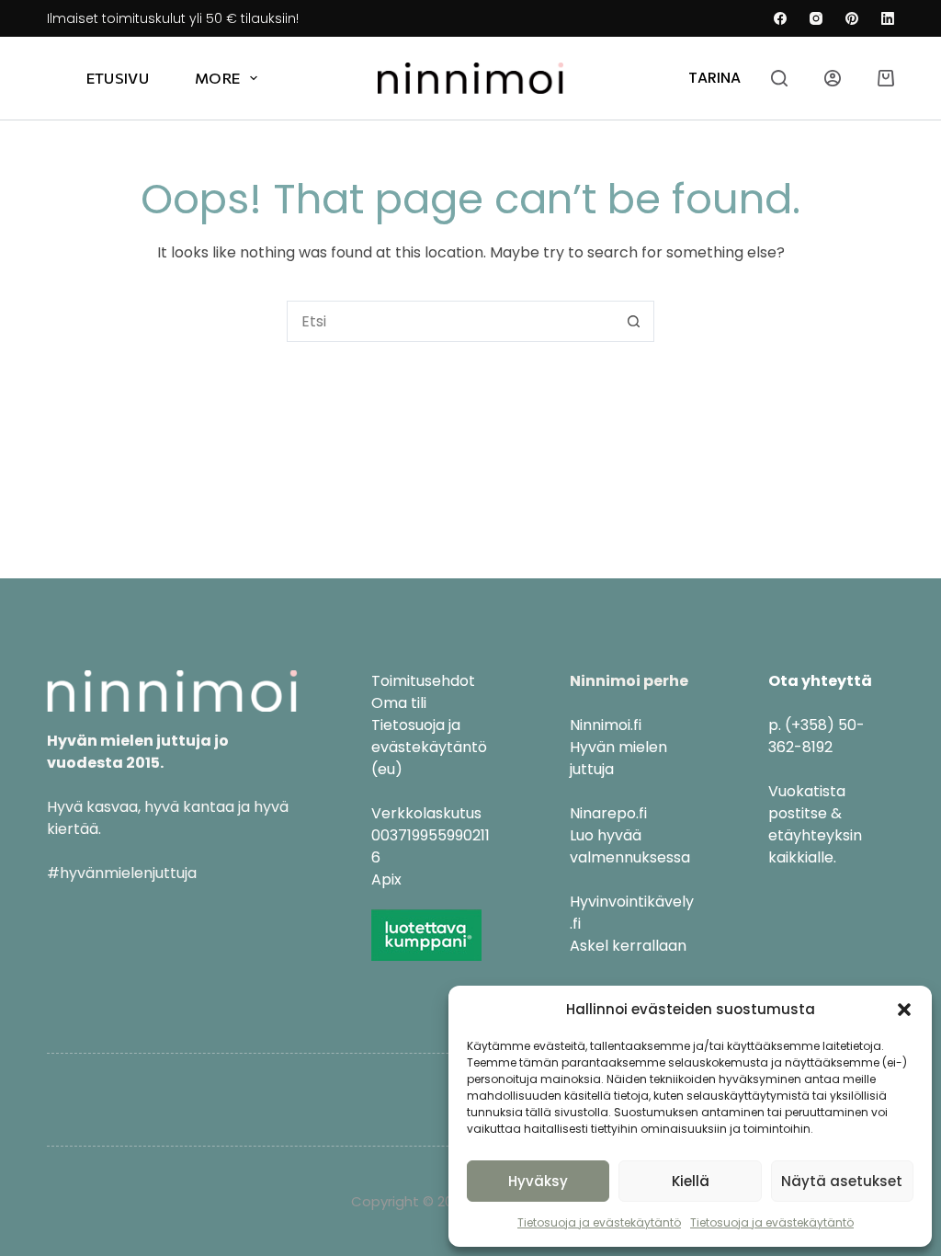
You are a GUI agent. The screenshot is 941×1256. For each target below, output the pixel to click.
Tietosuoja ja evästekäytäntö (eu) (429, 747)
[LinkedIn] (887, 18)
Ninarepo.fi (608, 813)
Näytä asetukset (841, 1181)
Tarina (714, 77)
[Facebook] (780, 18)
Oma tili (398, 703)
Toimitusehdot (423, 680)
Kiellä (690, 1181)
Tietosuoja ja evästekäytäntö (599, 1222)
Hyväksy (538, 1181)
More (217, 77)
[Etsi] (779, 78)
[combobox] (451, 321)
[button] (904, 1009)
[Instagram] (816, 18)
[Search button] (633, 321)
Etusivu (117, 77)
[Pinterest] (851, 18)
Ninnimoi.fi (605, 725)
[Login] (832, 78)
